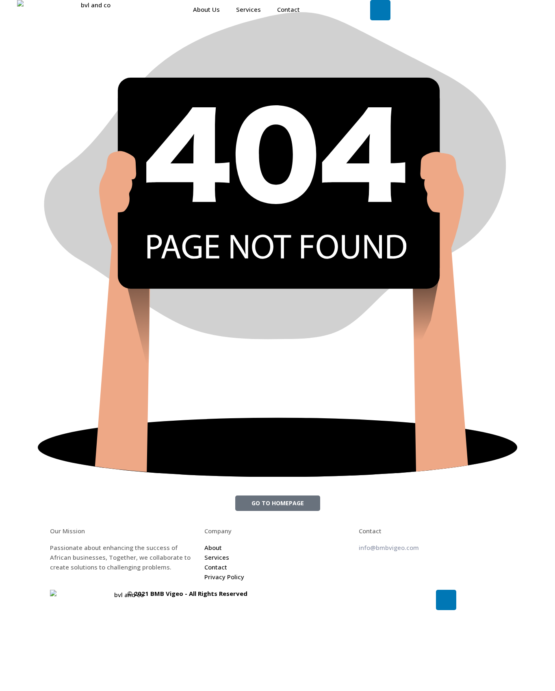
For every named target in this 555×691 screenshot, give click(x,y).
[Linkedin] (380, 10)
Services (248, 9)
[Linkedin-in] (446, 600)
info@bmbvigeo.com (389, 547)
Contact (288, 9)
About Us (206, 9)
